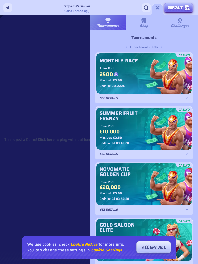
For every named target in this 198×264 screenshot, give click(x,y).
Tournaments (108, 25)
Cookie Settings (106, 250)
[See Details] (186, 98)
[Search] (146, 7)
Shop (144, 25)
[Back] (7, 7)
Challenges (180, 25)
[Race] (157, 7)
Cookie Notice (84, 244)
